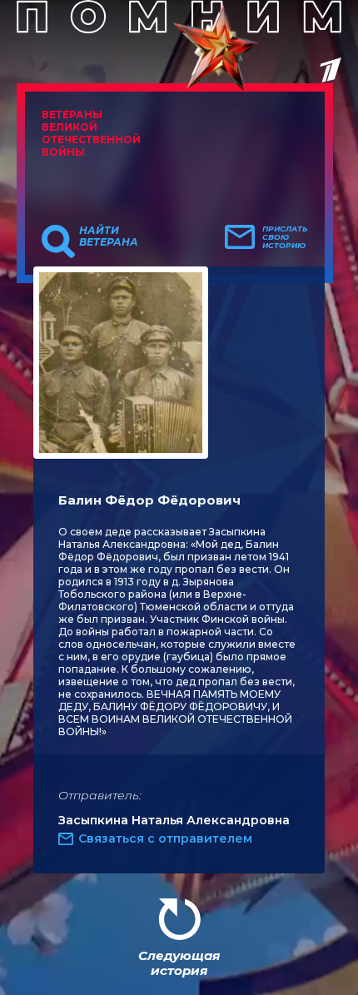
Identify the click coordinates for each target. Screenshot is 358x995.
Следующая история (179, 963)
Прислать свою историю (285, 237)
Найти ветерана (108, 236)
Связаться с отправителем (165, 838)
